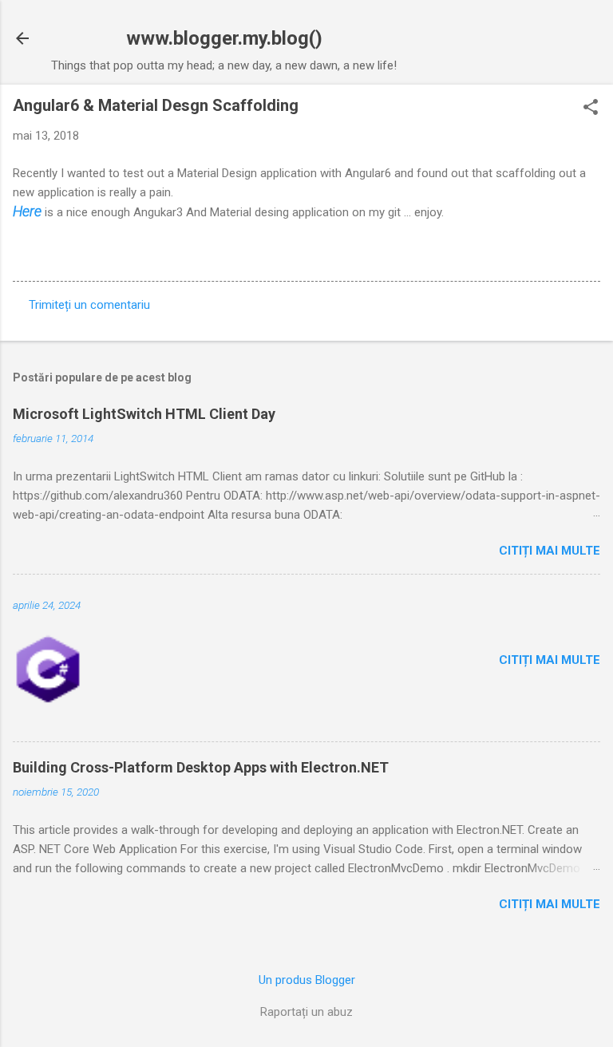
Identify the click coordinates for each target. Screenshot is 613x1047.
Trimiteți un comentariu (89, 305)
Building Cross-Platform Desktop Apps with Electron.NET (201, 767)
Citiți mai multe (549, 550)
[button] (590, 108)
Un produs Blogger (307, 980)
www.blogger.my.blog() (224, 38)
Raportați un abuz (306, 1012)
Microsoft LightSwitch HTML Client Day (144, 413)
